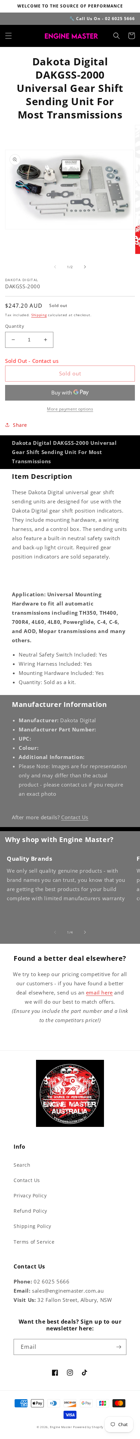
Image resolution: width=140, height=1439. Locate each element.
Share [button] (20, 425)
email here (99, 992)
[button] (8, 35)
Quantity (14, 326)
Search (22, 1165)
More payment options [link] (70, 409)
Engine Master (61, 1427)
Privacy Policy (30, 1195)
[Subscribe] (118, 1347)
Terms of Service (34, 1242)
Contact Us (74, 817)
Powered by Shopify (88, 1427)
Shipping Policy (32, 1226)
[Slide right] (84, 266)
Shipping (39, 314)
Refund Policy (30, 1211)
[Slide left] (55, 266)
